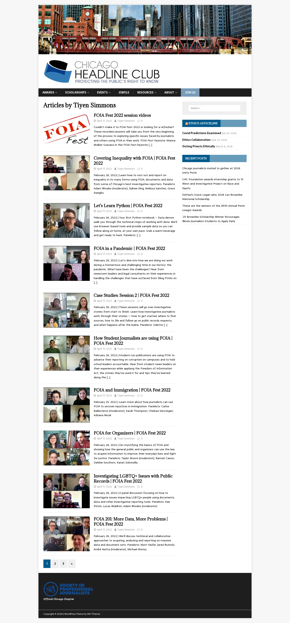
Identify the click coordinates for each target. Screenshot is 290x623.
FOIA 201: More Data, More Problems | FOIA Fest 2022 (131, 521)
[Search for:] (214, 108)
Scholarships (75, 92)
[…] (150, 145)
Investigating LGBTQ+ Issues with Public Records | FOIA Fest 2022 (133, 478)
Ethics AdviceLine (203, 123)
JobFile (124, 92)
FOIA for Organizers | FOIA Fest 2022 (130, 433)
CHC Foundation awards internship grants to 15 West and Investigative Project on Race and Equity (212, 183)
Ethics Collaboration (196, 140)
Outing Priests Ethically (198, 146)
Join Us (190, 92)
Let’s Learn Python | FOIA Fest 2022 (128, 205)
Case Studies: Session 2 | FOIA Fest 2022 (131, 295)
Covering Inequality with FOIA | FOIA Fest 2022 (134, 160)
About (169, 92)
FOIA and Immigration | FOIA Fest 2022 (132, 390)
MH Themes (93, 614)
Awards (48, 92)
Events (102, 92)
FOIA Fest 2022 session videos (122, 115)
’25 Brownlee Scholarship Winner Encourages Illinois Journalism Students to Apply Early (210, 219)
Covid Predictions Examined (201, 133)
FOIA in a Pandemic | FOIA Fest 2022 (129, 248)
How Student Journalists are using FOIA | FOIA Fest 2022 (133, 340)
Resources (145, 92)
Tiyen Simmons (126, 121)
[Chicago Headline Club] (145, 52)
